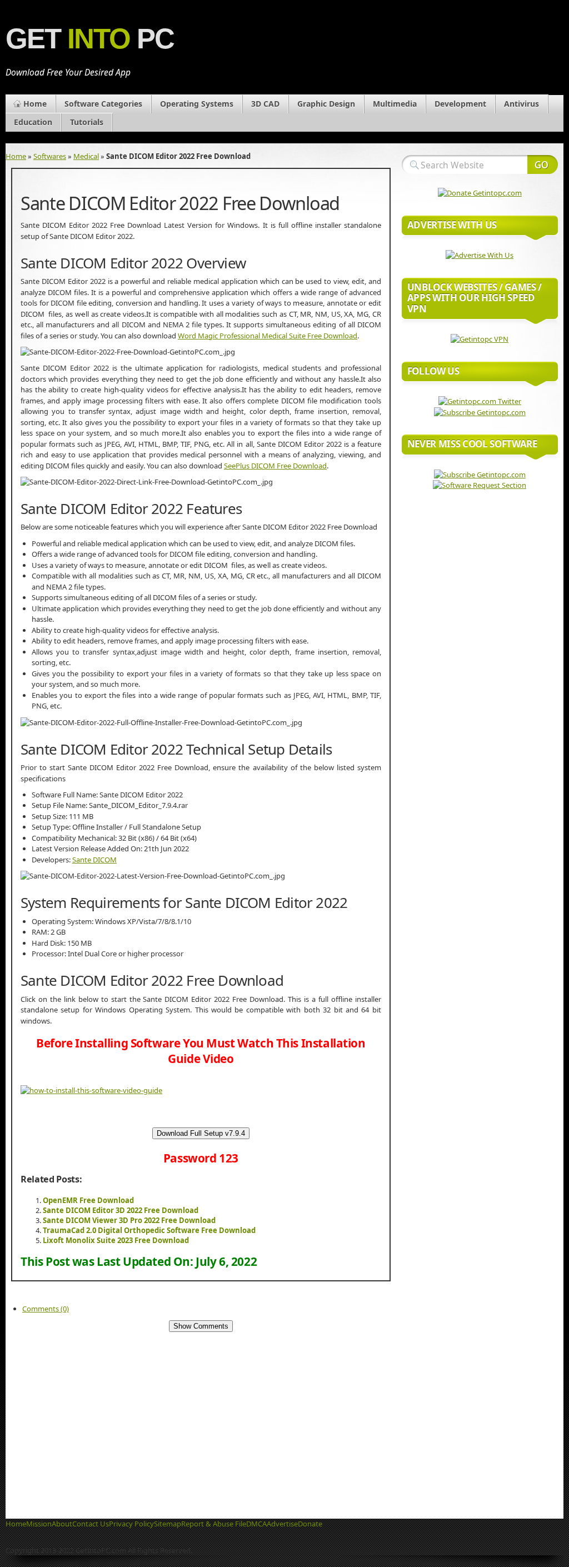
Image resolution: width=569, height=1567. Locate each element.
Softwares (49, 156)
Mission (39, 1524)
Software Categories (103, 103)
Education (33, 122)
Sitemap (167, 1524)
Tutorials (86, 122)
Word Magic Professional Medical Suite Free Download (267, 336)
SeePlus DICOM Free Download (275, 466)
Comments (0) (45, 1309)
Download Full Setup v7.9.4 (201, 1133)
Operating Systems (196, 103)
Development (460, 103)
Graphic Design (326, 103)
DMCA (256, 1524)
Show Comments (200, 1326)
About (62, 1524)
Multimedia (395, 103)
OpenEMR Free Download (88, 1200)
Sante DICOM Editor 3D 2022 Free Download (120, 1210)
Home (35, 103)
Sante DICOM (94, 860)
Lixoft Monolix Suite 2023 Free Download (116, 1240)
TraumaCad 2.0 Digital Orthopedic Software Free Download (149, 1230)
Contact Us (90, 1524)
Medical (86, 156)
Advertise (282, 1524)
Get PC (90, 38)
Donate (310, 1524)
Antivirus (521, 103)
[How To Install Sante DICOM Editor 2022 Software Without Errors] (91, 1090)
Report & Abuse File (213, 1524)
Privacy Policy (131, 1524)
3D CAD (265, 103)
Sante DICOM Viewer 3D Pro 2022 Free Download (129, 1220)
